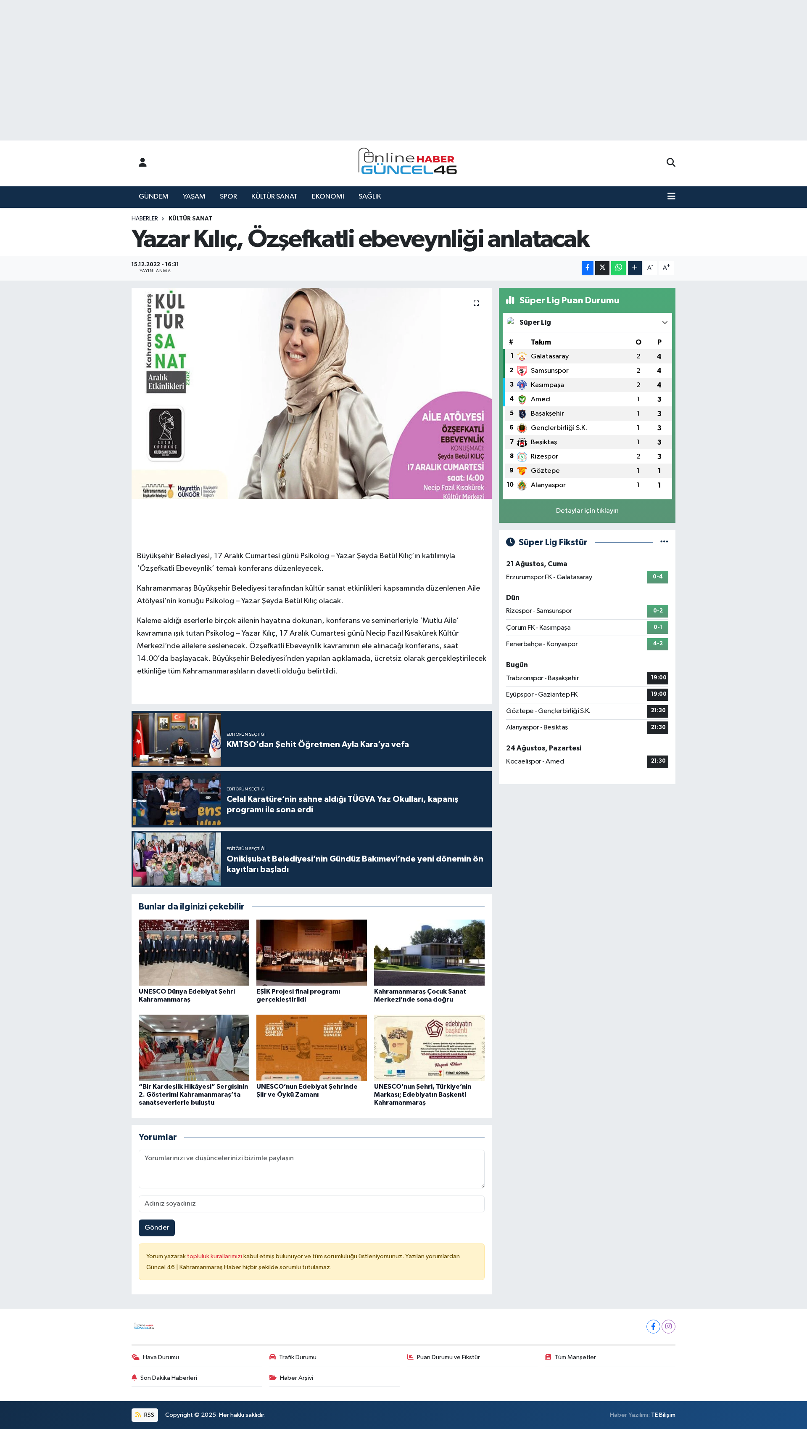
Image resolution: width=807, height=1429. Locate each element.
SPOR (228, 196)
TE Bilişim (663, 1415)
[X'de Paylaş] (602, 268)
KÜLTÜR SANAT (274, 196)
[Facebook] (653, 1327)
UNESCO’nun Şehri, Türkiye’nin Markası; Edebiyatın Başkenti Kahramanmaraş (422, 1094)
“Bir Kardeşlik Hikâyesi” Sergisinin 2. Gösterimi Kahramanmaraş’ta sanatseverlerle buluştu (193, 1094)
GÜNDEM (154, 196)
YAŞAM (194, 196)
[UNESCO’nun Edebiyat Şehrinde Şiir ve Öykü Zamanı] (311, 1047)
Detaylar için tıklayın (587, 510)
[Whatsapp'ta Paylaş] (618, 268)
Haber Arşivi (296, 1378)
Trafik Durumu (297, 1357)
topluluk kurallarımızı (215, 1256)
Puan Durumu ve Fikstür (448, 1357)
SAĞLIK (370, 196)
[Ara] (671, 163)
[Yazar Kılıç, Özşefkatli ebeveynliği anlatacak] (312, 393)
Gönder (157, 1227)
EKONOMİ (328, 196)
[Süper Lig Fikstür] (664, 542)
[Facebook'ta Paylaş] (587, 268)
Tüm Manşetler (575, 1357)
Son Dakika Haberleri (168, 1378)
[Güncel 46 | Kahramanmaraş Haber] (410, 163)
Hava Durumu (161, 1357)
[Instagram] (668, 1327)
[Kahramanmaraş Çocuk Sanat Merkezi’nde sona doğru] (429, 952)
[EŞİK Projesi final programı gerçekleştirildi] (311, 952)
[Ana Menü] (671, 196)
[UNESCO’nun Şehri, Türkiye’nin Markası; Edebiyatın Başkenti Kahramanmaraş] (429, 1047)
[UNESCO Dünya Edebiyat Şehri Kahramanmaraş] (194, 952)
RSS (148, 1415)
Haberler (145, 219)
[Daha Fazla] (635, 268)
